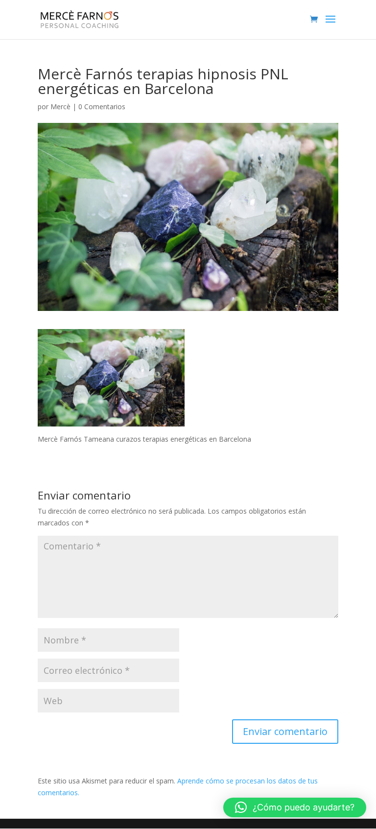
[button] (294, 807)
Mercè (60, 106)
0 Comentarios (101, 106)
